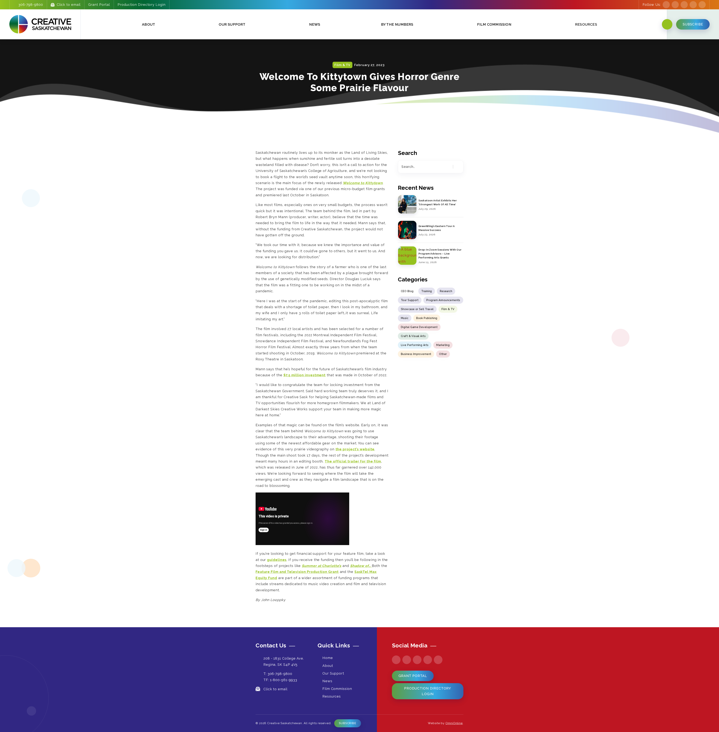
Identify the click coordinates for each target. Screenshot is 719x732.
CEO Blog (407, 291)
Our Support (232, 24)
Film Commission (494, 24)
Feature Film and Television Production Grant (297, 572)
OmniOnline (454, 723)
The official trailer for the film (353, 461)
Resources (331, 696)
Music (404, 318)
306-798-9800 (30, 5)
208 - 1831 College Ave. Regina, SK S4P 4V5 (283, 661)
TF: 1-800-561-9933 (280, 680)
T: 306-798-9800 (277, 674)
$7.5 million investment (304, 375)
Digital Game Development (419, 327)
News (314, 24)
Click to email (69, 5)
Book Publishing (426, 318)
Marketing (443, 345)
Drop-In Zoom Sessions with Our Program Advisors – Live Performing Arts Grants (440, 253)
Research (446, 291)
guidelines (276, 560)
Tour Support (409, 300)
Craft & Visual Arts (413, 336)
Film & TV (448, 309)
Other (443, 354)
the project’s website (355, 449)
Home (327, 658)
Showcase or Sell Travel (417, 309)
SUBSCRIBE (693, 24)
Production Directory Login (141, 5)
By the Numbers (397, 24)
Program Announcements (443, 300)
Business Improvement (416, 354)
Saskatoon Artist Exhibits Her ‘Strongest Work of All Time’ (437, 202)
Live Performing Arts (414, 345)
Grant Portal (99, 5)
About (148, 24)
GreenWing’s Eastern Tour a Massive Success (436, 228)
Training (426, 291)
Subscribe (347, 723)
